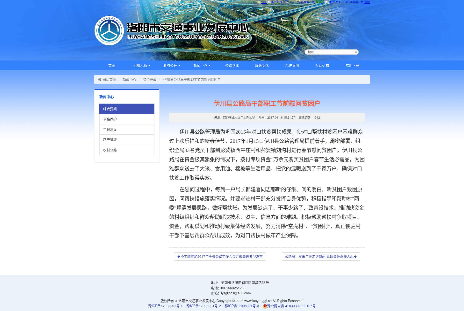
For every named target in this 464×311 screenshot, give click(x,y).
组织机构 (140, 65)
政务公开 (170, 65)
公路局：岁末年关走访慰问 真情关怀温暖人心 (319, 256)
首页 (111, 65)
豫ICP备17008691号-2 (204, 305)
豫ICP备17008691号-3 (242, 305)
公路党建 (232, 65)
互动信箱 (322, 65)
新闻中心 (201, 65)
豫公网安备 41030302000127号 (291, 305)
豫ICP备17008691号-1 (165, 305)
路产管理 (110, 139)
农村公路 (110, 149)
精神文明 (292, 65)
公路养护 (110, 118)
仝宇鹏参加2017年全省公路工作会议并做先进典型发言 (222, 256)
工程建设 (110, 129)
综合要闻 (150, 79)
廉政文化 (262, 65)
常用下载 (352, 65)
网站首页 (109, 79)
